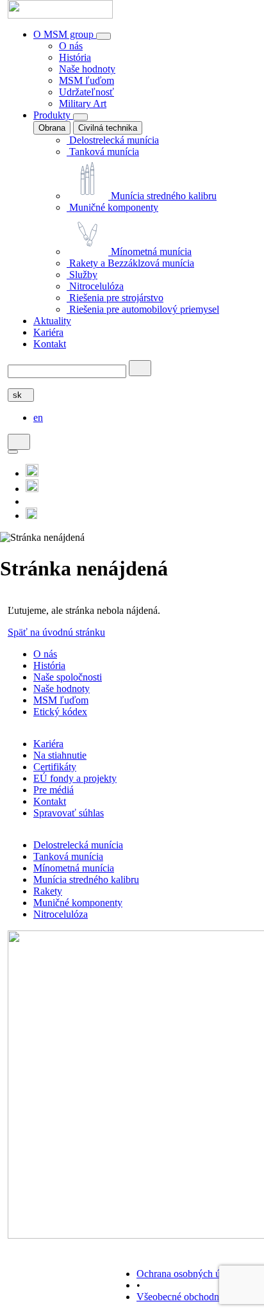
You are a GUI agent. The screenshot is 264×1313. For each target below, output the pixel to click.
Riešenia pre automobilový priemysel (143, 309)
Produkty (53, 115)
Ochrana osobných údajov (189, 1273)
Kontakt (49, 343)
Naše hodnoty (87, 68)
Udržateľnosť (86, 92)
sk (18, 395)
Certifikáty (54, 766)
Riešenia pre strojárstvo (115, 297)
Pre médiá (53, 789)
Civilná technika (107, 128)
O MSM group (64, 34)
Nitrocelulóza (95, 286)
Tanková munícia (103, 151)
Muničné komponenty (112, 207)
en (38, 417)
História (75, 57)
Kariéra (48, 332)
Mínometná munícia (150, 251)
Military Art (82, 103)
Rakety (47, 891)
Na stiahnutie (60, 755)
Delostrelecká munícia (113, 140)
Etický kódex (60, 711)
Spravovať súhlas (68, 812)
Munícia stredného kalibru (162, 195)
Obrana (51, 128)
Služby (82, 274)
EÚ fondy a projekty (75, 778)
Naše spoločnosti (67, 677)
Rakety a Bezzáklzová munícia (130, 263)
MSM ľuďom (86, 80)
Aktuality (52, 320)
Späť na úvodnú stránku (56, 632)
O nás (71, 45)
